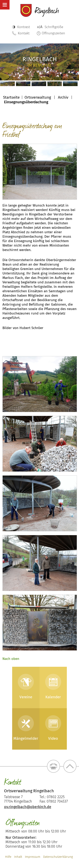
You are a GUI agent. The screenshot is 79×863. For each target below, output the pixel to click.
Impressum (32, 857)
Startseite (11, 97)
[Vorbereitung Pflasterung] (39, 503)
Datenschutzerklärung (58, 857)
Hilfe (8, 857)
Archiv (63, 97)
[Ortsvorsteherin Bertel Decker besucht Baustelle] (39, 563)
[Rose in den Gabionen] (39, 623)
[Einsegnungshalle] (39, 172)
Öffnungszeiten (53, 33)
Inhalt (18, 857)
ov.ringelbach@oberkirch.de (27, 807)
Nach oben (10, 659)
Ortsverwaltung (38, 97)
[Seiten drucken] (53, 766)
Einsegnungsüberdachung (26, 102)
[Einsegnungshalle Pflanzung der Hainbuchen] (39, 384)
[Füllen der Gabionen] (39, 444)
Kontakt (24, 33)
